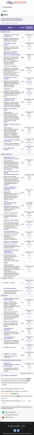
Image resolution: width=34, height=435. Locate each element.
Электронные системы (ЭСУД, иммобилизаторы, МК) (11, 173)
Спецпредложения (10, 288)
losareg (4, 384)
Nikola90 (29, 348)
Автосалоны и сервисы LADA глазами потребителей (11, 251)
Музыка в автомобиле (11, 220)
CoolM (29, 38)
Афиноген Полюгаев (29, 82)
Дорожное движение (11, 321)
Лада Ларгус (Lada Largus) (10, 44)
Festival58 (29, 70)
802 (24, 401)
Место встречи (8, 310)
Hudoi (29, 303)
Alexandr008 (29, 142)
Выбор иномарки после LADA (12, 125)
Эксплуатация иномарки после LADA (12, 140)
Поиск (23, 426)
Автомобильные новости (9, 148)
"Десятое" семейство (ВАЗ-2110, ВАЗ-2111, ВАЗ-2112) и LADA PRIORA (12, 53)
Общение (4, 295)
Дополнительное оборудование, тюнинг (11, 158)
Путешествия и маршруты (9, 329)
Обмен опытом (6, 154)
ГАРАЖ (6, 263)
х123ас (29, 163)
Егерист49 (29, 224)
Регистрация (8, 7)
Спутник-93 (29, 283)
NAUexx (29, 58)
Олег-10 (29, 131)
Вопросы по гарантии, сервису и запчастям (11, 242)
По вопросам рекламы (13, 426)
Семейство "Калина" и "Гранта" (11, 78)
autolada (29, 149)
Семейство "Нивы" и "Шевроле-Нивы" (10, 99)
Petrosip (29, 244)
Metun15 (29, 115)
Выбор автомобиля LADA (10, 109)
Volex (29, 193)
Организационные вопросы (11, 360)
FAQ (10, 180)
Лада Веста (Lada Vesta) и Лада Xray (11, 35)
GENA (29, 355)
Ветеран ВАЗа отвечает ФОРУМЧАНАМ (11, 299)
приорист (29, 46)
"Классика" (7, 89)
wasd (29, 331)
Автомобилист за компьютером (9, 337)
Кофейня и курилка (10, 354)
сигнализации (8, 183)
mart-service (29, 291)
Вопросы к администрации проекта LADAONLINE (12, 364)
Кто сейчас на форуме (9, 375)
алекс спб (29, 215)
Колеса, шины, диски (10, 213)
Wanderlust (29, 323)
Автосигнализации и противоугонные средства (10, 188)
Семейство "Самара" (10, 66)
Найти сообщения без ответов (10, 23)
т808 (29, 255)
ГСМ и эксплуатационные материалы (10, 203)
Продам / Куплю (7, 278)
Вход (5, 11)
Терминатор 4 (29, 314)
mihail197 (29, 102)
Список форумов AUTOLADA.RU (12, 20)
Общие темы (5, 32)
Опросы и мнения (10, 347)
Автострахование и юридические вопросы (11, 232)
